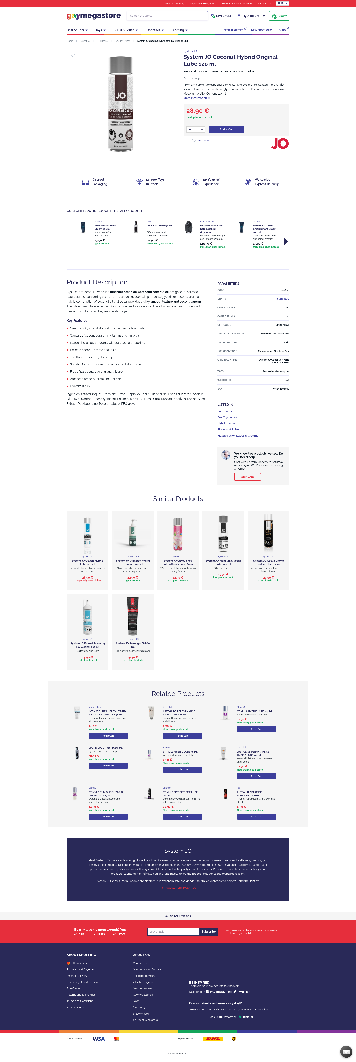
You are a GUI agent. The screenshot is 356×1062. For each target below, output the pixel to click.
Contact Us (264, 3)
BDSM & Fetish (123, 30)
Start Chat (247, 476)
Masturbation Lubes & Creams (237, 435)
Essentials (153, 30)
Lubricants (103, 41)
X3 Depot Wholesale (145, 1019)
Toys (98, 30)
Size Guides (74, 988)
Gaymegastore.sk (143, 994)
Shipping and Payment (202, 3)
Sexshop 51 (140, 1007)
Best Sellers (75, 30)
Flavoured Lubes (228, 429)
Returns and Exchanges (81, 994)
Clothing (178, 30)
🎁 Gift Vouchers (77, 963)
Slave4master (141, 1013)
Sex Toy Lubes (123, 41)
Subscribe (209, 931)
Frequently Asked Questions (237, 3)
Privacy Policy (75, 1007)
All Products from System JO (178, 887)
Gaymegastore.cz (143, 988)
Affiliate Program (143, 982)
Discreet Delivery (174, 3)
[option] (98, 233)
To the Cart (108, 736)
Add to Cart (227, 129)
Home (70, 41)
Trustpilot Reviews (144, 975)
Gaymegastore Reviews (147, 969)
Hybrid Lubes (226, 423)
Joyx (136, 1001)
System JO (190, 51)
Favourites (222, 16)
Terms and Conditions (80, 1001)
